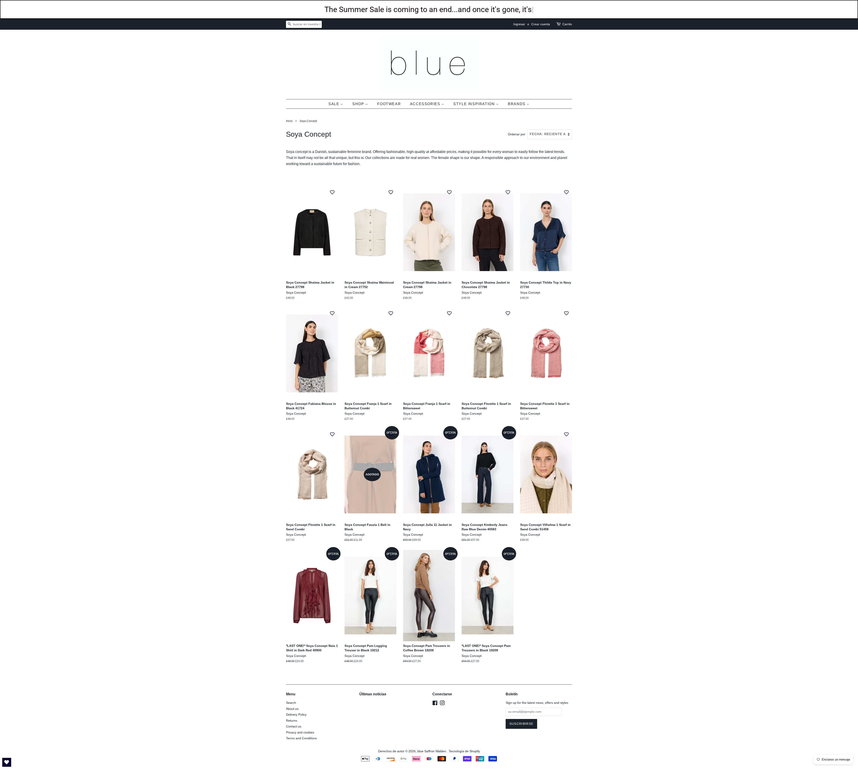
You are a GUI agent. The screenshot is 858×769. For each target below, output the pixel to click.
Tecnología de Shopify (464, 751)
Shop (358, 104)
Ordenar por (516, 134)
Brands (517, 104)
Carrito (567, 24)
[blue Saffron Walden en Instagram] (442, 704)
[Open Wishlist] (6, 762)
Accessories (426, 104)
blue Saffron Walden (432, 751)
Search (291, 702)
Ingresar (519, 24)
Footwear (389, 104)
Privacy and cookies (300, 732)
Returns (291, 720)
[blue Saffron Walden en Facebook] (434, 704)
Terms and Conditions (301, 738)
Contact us (293, 726)
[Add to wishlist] (332, 192)
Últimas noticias (372, 694)
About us (292, 708)
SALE (334, 104)
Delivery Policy (296, 714)
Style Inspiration (474, 104)
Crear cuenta (540, 24)
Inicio (289, 121)
